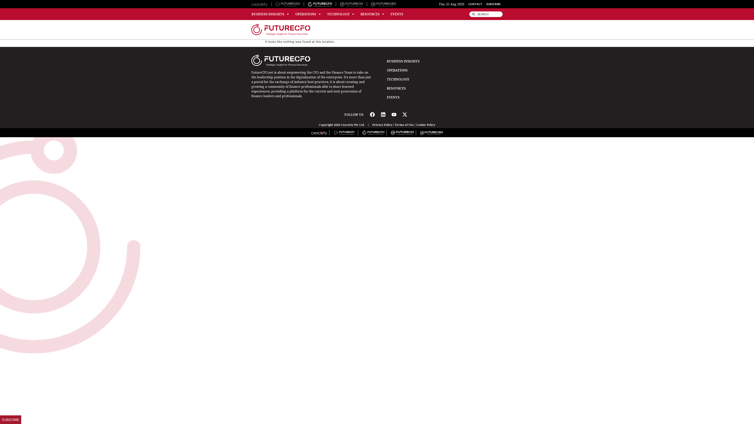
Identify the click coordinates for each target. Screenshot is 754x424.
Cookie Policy (425, 125)
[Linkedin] (383, 115)
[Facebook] (372, 115)
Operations (305, 14)
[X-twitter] (405, 115)
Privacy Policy (382, 125)
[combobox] (486, 14)
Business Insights (268, 14)
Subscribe (10, 420)
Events (397, 14)
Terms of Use (404, 125)
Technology (338, 14)
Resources (370, 14)
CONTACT (475, 4)
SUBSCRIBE (493, 4)
